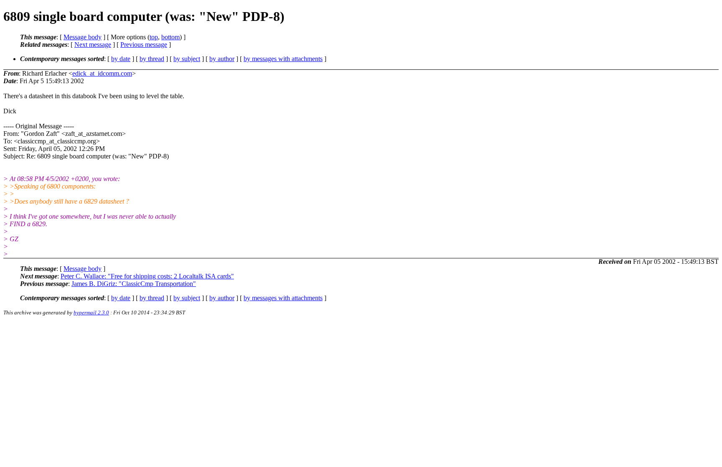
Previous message (143, 44)
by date (120, 58)
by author (221, 58)
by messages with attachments (283, 58)
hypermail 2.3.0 (91, 312)
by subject (186, 58)
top (154, 37)
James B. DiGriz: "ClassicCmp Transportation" (133, 283)
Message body (83, 37)
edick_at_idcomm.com (102, 73)
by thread (152, 58)
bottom (170, 37)
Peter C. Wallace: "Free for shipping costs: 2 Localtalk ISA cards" (147, 276)
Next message (92, 44)
